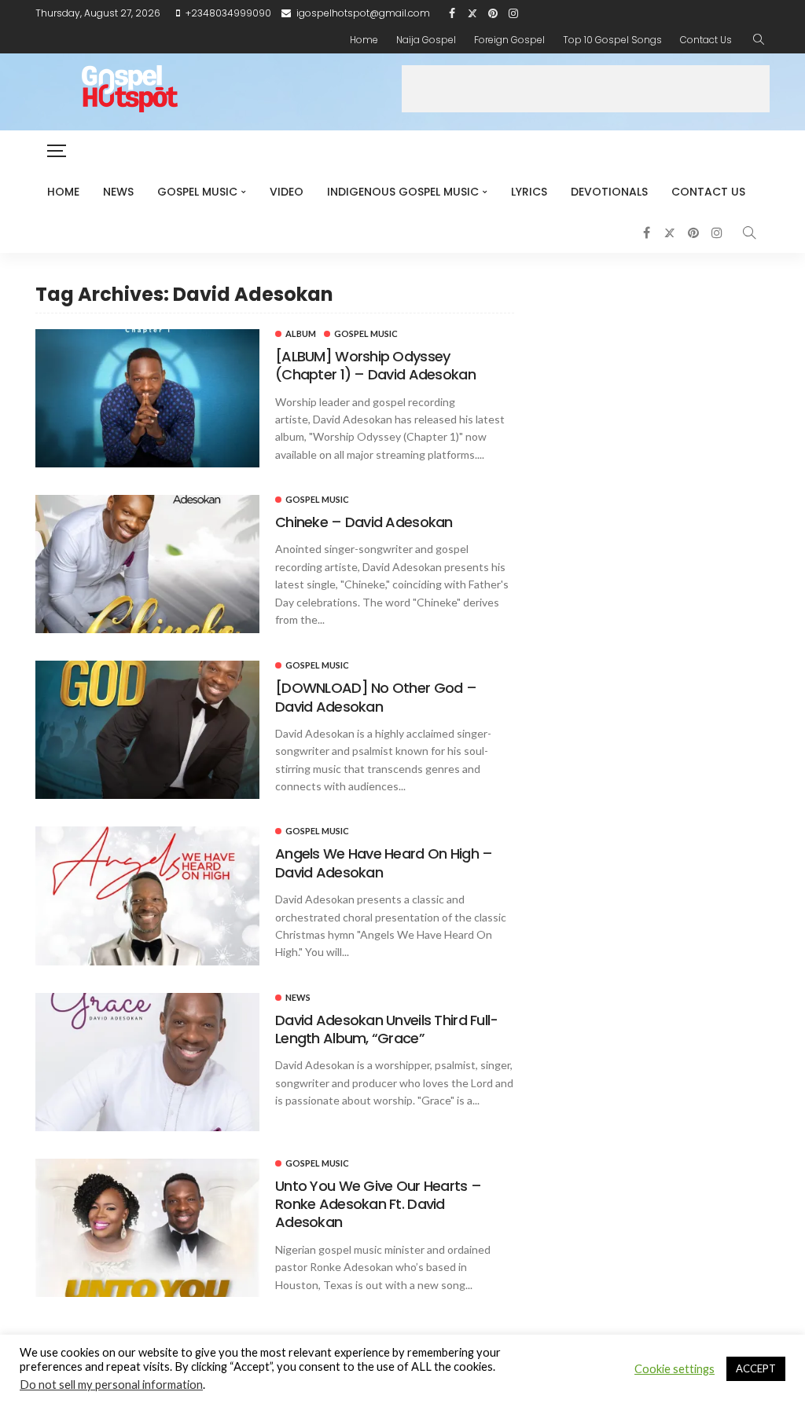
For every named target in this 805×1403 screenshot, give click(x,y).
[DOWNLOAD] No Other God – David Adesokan (375, 697)
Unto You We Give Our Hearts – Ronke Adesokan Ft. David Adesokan (378, 1204)
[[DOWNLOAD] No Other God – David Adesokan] (147, 730)
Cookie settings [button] (674, 1369)
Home (364, 39)
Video (286, 192)
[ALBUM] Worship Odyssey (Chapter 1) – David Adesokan (375, 365)
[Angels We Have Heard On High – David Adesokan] (147, 895)
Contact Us (706, 39)
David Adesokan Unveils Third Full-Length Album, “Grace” (386, 1029)
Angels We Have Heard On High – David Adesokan (383, 862)
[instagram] (513, 13)
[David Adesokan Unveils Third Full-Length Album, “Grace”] (147, 1062)
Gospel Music (197, 192)
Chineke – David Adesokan (364, 522)
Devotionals (609, 192)
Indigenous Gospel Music (403, 192)
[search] (759, 40)
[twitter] (472, 13)
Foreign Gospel (509, 39)
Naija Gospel (426, 39)
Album (300, 333)
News (118, 192)
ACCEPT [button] (756, 1368)
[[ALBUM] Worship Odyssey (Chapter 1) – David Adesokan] (147, 398)
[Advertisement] (586, 88)
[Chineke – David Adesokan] (147, 564)
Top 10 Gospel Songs (612, 39)
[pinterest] (493, 13)
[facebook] (452, 13)
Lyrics (529, 192)
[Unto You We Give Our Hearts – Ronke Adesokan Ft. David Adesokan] (147, 1228)
